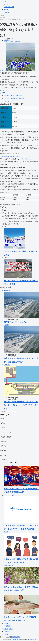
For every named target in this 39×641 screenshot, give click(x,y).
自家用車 (11, 42)
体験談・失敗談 (5, 437)
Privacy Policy (8, 629)
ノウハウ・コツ (9, 7)
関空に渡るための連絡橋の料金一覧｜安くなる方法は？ (15, 19)
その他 (2, 418)
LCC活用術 (4, 1)
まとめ (7, 101)
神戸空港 (3, 446)
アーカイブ (4, 462)
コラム (6, 4)
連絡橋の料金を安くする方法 (14, 98)
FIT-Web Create (15, 639)
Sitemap (6, 9)
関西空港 (2, 17)
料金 (5, 42)
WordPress (33, 639)
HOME (2, 15)
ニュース (3, 427)
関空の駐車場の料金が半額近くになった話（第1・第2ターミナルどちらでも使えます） (21, 405)
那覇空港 (3, 450)
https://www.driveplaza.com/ (11, 156)
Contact (6, 12)
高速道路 (17, 42)
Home (6, 623)
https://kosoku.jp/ (27, 159)
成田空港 (3, 441)
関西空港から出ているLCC (15, 322)
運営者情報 (7, 626)
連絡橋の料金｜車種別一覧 (13, 95)
